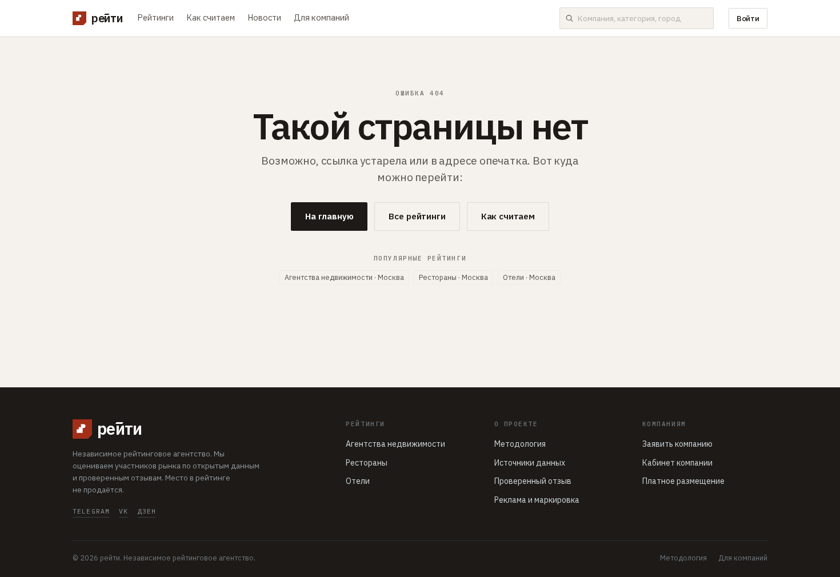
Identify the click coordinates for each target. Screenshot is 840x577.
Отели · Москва (529, 277)
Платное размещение (683, 481)
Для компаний (321, 17)
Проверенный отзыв (532, 481)
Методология (520, 444)
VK (123, 511)
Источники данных (529, 463)
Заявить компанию (677, 444)
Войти (748, 18)
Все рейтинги (417, 216)
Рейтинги (155, 17)
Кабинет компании (677, 463)
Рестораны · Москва (453, 277)
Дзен (147, 511)
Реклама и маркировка (536, 500)
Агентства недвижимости (395, 444)
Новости (264, 17)
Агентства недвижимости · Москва (344, 277)
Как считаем (210, 17)
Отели (358, 481)
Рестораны (366, 463)
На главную (329, 216)
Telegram (91, 511)
